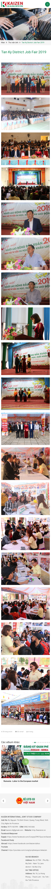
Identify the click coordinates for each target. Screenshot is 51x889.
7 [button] (43, 742)
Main (3, 42)
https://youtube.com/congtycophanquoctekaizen (27, 850)
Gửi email (20, 731)
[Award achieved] (25, 761)
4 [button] (38, 742)
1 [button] (33, 742)
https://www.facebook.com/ (18, 837)
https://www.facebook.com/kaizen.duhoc (24, 843)
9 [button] (47, 742)
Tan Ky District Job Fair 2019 (33, 42)
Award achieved (10, 781)
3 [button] (36, 742)
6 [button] (42, 742)
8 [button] (45, 742)
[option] (25, 800)
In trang (30, 731)
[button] (3, 800)
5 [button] (40, 742)
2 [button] (35, 742)
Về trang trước (7, 731)
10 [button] (49, 742)
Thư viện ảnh (13, 42)
